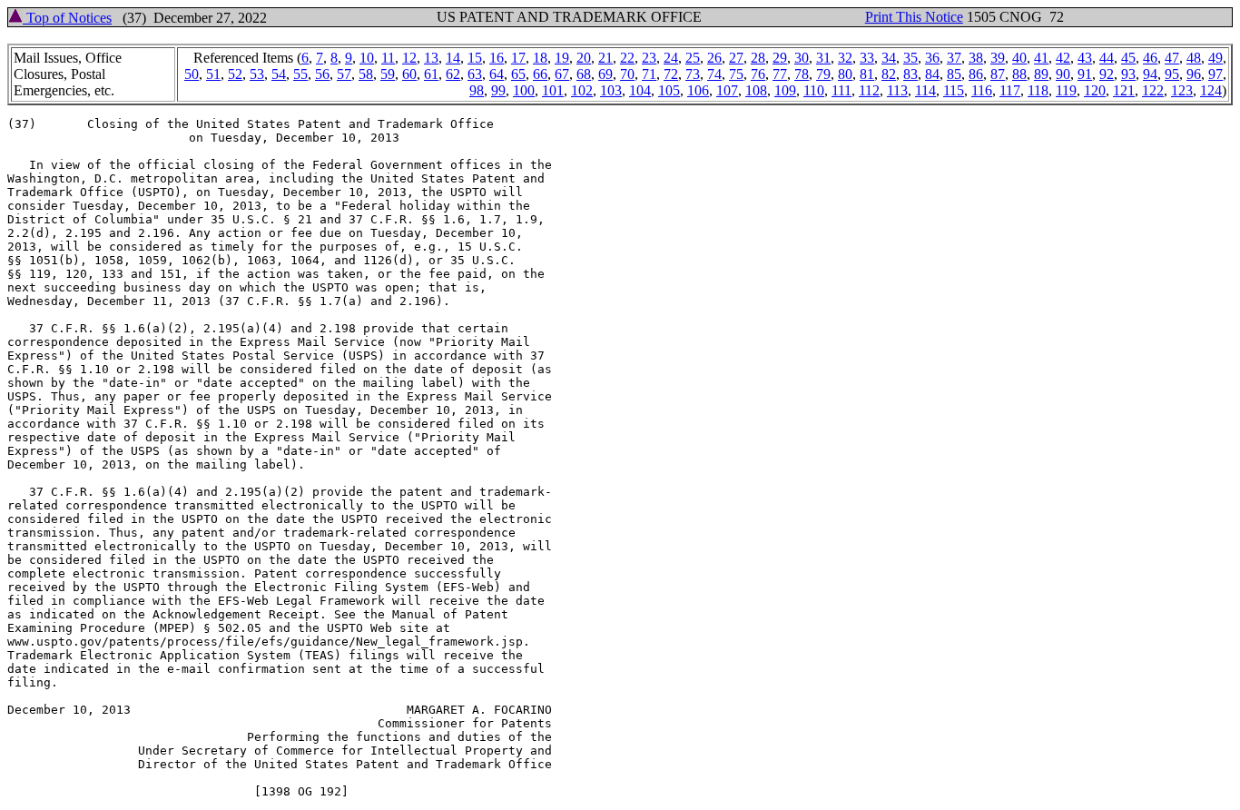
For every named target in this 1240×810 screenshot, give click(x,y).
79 (823, 74)
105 (669, 90)
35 (910, 57)
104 (640, 90)
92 (1106, 74)
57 (344, 74)
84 (932, 74)
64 (496, 74)
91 (1085, 74)
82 (888, 74)
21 (605, 57)
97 (1215, 74)
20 (583, 57)
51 (213, 74)
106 (698, 90)
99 (498, 90)
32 (845, 57)
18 (540, 57)
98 (476, 90)
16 (496, 57)
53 (257, 74)
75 (736, 74)
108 (756, 90)
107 (727, 90)
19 (562, 57)
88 (1019, 74)
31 (823, 57)
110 (813, 90)
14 (453, 57)
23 (649, 57)
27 (736, 57)
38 (976, 57)
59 (387, 74)
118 (1038, 90)
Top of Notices (67, 17)
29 (780, 57)
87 (997, 74)
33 (867, 57)
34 (888, 57)
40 (1019, 57)
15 (474, 57)
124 (1211, 90)
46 (1150, 57)
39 (997, 57)
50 (191, 74)
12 (409, 57)
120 (1095, 90)
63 (474, 74)
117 (1009, 90)
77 (780, 74)
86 (976, 74)
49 (1215, 57)
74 (714, 74)
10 (366, 57)
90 (1063, 74)
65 (518, 74)
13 (431, 57)
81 (867, 74)
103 (611, 90)
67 (562, 74)
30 (801, 57)
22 (627, 57)
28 (758, 57)
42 (1063, 57)
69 (605, 74)
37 (954, 57)
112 (869, 90)
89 (1041, 74)
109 (785, 90)
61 (431, 74)
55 (300, 74)
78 (801, 74)
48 (1193, 57)
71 (649, 74)
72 (671, 74)
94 (1150, 74)
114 (925, 90)
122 (1153, 90)
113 (897, 90)
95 (1172, 74)
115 (953, 90)
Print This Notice (914, 17)
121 (1124, 90)
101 (553, 90)
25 (692, 57)
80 (845, 74)
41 (1041, 57)
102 (582, 90)
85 (954, 74)
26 (714, 57)
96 (1193, 74)
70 (627, 74)
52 (235, 74)
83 (910, 74)
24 (671, 57)
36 (932, 57)
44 (1106, 57)
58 (366, 74)
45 (1128, 57)
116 (981, 90)
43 (1085, 57)
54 (278, 74)
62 (453, 74)
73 (692, 74)
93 (1128, 74)
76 (758, 74)
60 (409, 74)
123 (1182, 90)
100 (524, 90)
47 (1172, 57)
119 (1066, 90)
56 (322, 74)
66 (540, 74)
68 (583, 74)
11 (388, 57)
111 (841, 90)
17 (518, 57)
